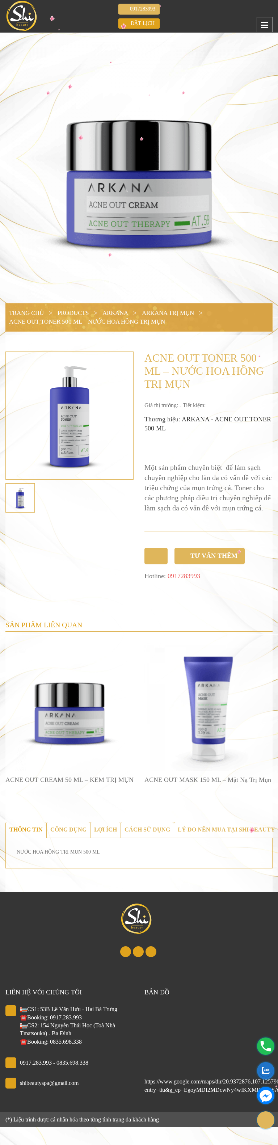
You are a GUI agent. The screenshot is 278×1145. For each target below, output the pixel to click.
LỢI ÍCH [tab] (105, 829)
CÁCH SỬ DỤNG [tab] (147, 829)
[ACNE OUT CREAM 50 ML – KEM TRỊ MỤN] (69, 707)
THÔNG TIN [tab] (26, 829)
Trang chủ (26, 313)
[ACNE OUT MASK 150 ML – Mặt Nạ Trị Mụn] (208, 707)
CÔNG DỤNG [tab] (68, 829)
